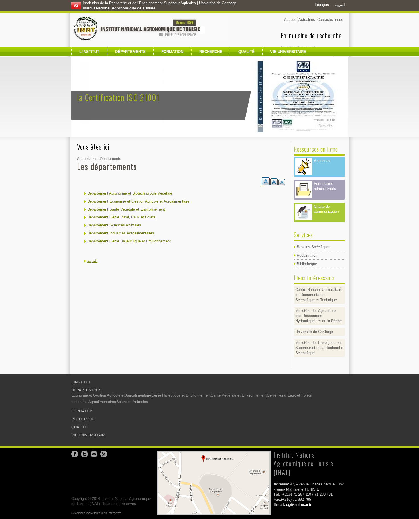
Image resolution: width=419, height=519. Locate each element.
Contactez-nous (330, 19)
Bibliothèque (307, 264)
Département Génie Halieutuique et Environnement (129, 241)
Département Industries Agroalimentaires (120, 233)
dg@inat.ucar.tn (299, 504)
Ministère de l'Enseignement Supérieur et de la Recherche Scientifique (319, 347)
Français (322, 5)
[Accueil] (149, 29)
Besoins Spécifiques (314, 247)
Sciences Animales (132, 402)
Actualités (306, 19)
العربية (340, 5)
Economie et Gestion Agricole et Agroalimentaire (111, 395)
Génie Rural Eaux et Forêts (289, 395)
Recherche (210, 52)
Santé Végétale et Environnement (239, 395)
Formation (172, 52)
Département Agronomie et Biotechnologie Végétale (129, 193)
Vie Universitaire (288, 52)
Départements (130, 52)
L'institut (89, 52)
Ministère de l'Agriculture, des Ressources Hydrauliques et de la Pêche (318, 315)
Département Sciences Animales (114, 225)
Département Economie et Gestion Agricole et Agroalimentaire (138, 201)
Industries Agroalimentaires (93, 402)
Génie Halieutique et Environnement (181, 395)
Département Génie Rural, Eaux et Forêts (121, 217)
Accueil (290, 19)
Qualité (246, 52)
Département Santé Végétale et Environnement (126, 209)
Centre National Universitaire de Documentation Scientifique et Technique (318, 294)
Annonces (322, 161)
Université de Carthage (314, 332)
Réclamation (307, 255)
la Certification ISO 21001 (118, 97)
